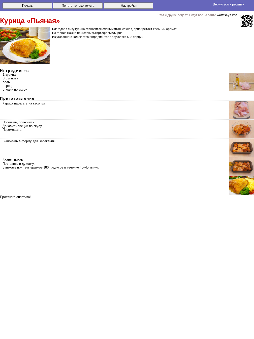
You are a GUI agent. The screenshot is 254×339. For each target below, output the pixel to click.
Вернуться (228, 4)
